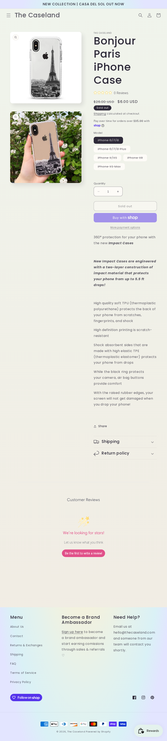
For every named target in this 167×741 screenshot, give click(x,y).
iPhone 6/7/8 (110, 141)
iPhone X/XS (109, 158)
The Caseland (76, 731)
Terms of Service (23, 673)
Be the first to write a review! (83, 553)
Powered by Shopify (98, 731)
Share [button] (102, 426)
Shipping (100, 113)
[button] (8, 15)
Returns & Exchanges (26, 645)
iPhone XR (137, 158)
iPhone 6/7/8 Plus (114, 150)
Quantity (99, 183)
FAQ (13, 664)
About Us (17, 627)
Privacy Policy (20, 682)
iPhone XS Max (111, 167)
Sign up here (72, 632)
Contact (16, 636)
